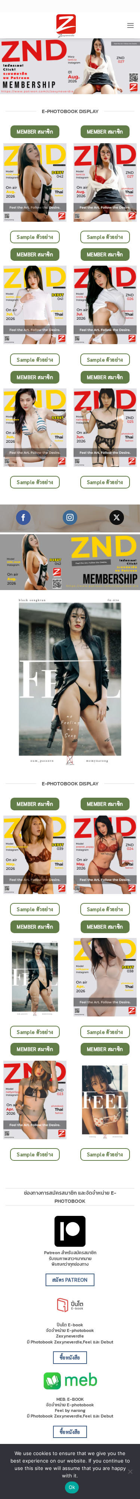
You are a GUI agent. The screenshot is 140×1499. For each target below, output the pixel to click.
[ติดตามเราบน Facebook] (23, 517)
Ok (72, 1487)
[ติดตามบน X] (116, 517)
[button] (130, 25)
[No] (129, 1474)
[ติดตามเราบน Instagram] (70, 517)
